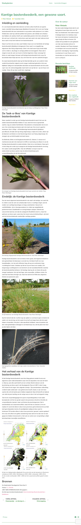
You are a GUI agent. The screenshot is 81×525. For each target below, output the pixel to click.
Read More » (72, 76)
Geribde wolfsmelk (72, 67)
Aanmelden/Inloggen (60, 3)
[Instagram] (78, 517)
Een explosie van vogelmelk (73, 96)
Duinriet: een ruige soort (73, 81)
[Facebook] (75, 517)
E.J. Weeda (10, 487)
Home (50, 3)
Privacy (5, 517)
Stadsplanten (7, 3)
